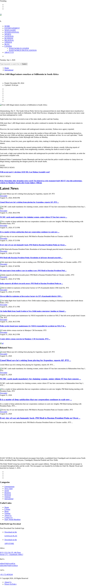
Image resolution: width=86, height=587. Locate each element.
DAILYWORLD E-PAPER (19, 48)
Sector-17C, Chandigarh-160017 (11, 554)
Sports (6, 491)
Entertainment (9, 487)
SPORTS (7, 34)
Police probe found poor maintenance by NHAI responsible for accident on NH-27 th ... (33, 326)
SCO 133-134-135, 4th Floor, (10, 552)
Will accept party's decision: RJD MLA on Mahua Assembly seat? (25, 172)
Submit (24, 64)
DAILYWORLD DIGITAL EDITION (23, 50)
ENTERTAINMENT (12, 28)
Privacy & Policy (10, 584)
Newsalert (3, 196)
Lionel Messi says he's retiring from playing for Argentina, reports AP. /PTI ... (29, 202)
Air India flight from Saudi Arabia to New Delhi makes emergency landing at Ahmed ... (33, 311)
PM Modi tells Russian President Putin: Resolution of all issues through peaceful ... (31, 258)
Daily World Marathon (12, 519)
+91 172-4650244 (6, 574)
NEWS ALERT (10, 30)
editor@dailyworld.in (7, 563)
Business (7, 493)
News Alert (8, 489)
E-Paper (7, 509)
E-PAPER (8, 46)
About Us (7, 515)
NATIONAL (9, 36)
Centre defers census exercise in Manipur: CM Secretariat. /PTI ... (25, 339)
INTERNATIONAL (11, 32)
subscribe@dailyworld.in (9, 565)
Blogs (6, 511)
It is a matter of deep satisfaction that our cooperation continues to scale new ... (29, 232)
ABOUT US (9, 52)
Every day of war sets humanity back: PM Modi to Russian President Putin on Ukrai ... (33, 245)
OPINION (8, 42)
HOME (7, 26)
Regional (7, 495)
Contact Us (8, 517)
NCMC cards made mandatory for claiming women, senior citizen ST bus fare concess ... (33, 217)
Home (6, 68)
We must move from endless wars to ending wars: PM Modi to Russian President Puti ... (33, 271)
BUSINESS (8, 38)
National (7, 497)
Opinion (7, 513)
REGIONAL (9, 40)
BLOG (7, 44)
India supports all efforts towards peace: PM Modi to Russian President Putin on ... (31, 283)
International (8, 70)
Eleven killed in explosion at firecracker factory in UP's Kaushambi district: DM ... (31, 296)
